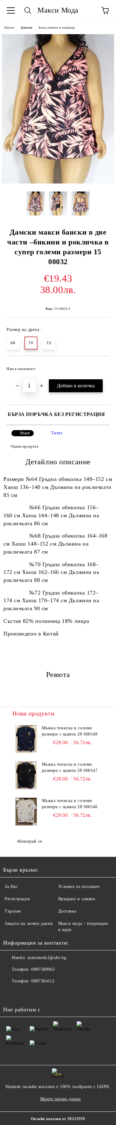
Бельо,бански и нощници (57, 27)
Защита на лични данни (29, 923)
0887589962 (43, 969)
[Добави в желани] (100, 366)
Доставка (67, 911)
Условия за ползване (79, 886)
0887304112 (42, 981)
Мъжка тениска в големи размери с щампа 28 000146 (70, 803)
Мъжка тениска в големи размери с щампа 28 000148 (70, 731)
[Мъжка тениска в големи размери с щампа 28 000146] (26, 811)
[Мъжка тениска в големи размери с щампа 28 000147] (26, 775)
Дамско (26, 27)
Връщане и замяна (76, 899)
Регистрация (17, 899)
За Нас (11, 886)
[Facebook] (11, 993)
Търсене (13, 911)
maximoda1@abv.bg (47, 957)
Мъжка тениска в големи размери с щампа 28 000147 (70, 767)
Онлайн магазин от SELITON (58, 1119)
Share (25, 433)
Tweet (56, 433)
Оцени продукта (24, 446)
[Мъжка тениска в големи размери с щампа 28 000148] (26, 739)
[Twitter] (25, 993)
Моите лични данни (60, 1099)
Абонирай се (29, 841)
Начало (9, 27)
